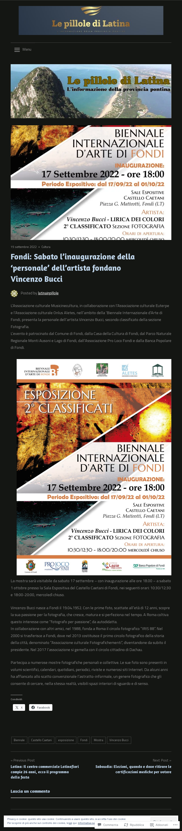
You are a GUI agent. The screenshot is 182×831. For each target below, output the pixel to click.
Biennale (19, 740)
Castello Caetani (41, 740)
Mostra (98, 740)
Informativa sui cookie (91, 823)
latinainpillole (48, 293)
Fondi (83, 740)
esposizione (66, 740)
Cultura (46, 246)
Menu (26, 49)
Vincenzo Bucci (119, 740)
